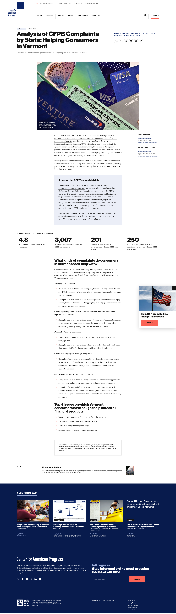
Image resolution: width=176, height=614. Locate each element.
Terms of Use (131, 600)
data (72, 213)
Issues (39, 15)
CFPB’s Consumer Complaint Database (83, 187)
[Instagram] (31, 579)
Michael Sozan (94, 536)
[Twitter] (18, 579)
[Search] (145, 16)
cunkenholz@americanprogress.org (148, 142)
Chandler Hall (131, 536)
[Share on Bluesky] (131, 41)
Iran (56, 3)
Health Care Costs (91, 3)
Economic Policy (51, 467)
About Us (96, 15)
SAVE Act (63, 3)
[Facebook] (22, 579)
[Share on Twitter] (116, 41)
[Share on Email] (136, 41)
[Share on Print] (141, 41)
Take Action (82, 15)
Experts (49, 15)
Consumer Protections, (141, 33)
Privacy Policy (132, 603)
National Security (75, 3)
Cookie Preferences (133, 610)
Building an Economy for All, (123, 33)
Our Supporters (132, 607)
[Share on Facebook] (121, 41)
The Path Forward (46, 3)
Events (61, 15)
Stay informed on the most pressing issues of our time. (120, 569)
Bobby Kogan (67, 536)
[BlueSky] (40, 579)
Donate (154, 15)
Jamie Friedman (57, 536)
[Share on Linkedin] (126, 41)
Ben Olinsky (102, 536)
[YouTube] (27, 579)
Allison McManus (76, 536)
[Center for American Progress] (20, 9)
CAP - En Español (133, 605)
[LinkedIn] (35, 579)
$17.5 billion (79, 166)
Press (70, 15)
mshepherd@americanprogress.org (148, 157)
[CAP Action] (23, 603)
